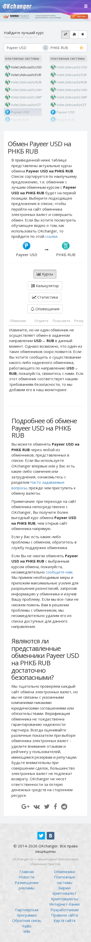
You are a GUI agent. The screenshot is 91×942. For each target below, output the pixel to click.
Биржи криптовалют (64, 890)
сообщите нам (59, 572)
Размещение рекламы (27, 885)
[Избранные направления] (82, 35)
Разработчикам (65, 909)
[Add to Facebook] (55, 806)
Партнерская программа (26, 912)
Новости (26, 876)
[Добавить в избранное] (81, 48)
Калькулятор (47, 285)
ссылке (51, 236)
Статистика (47, 297)
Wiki (26, 931)
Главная (26, 871)
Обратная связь (26, 920)
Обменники (64, 871)
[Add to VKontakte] (36, 806)
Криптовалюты (64, 898)
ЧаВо (26, 926)
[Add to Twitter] (47, 806)
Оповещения (46, 308)
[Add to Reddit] (64, 806)
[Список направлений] (65, 35)
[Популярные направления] (74, 35)
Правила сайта (64, 915)
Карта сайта (64, 920)
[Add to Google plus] (25, 806)
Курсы (47, 273)
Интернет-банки (64, 904)
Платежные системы (64, 879)
